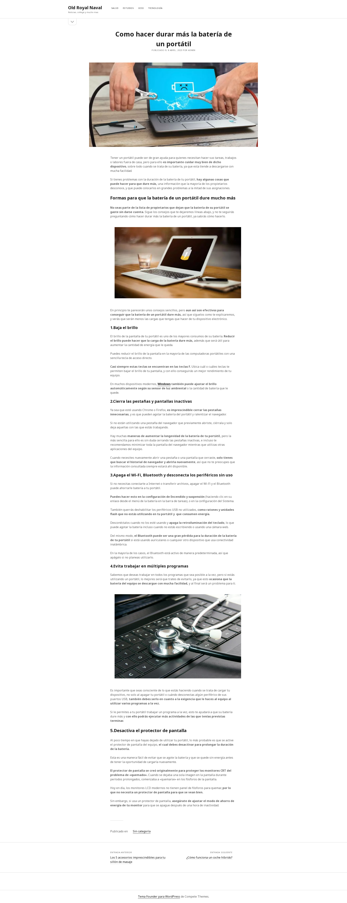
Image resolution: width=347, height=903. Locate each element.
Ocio (141, 8)
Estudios (128, 8)
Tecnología (155, 8)
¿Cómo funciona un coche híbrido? (209, 857)
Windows (164, 384)
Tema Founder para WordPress (159, 896)
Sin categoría (142, 831)
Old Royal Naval (85, 7)
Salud (115, 8)
